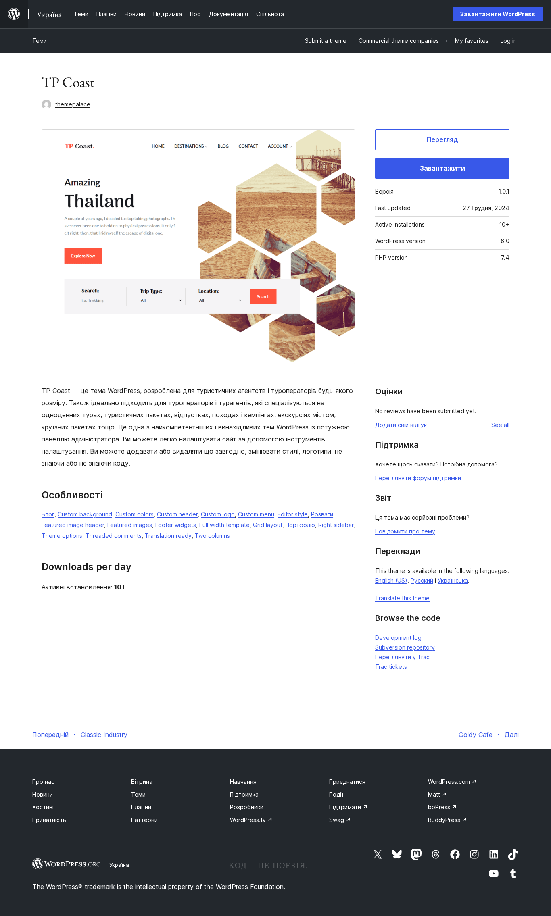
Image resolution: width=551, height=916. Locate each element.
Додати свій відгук (401, 424)
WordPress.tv (251, 819)
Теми (39, 40)
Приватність (49, 819)
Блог (48, 514)
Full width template (224, 524)
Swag (340, 819)
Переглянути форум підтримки (418, 478)
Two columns (212, 535)
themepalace (72, 104)
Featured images (129, 524)
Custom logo (218, 514)
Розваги (322, 514)
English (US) (391, 580)
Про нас (43, 781)
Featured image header (73, 524)
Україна (119, 865)
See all (500, 424)
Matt (437, 794)
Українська (453, 580)
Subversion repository (405, 647)
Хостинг (43, 807)
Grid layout (267, 524)
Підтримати (348, 807)
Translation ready (168, 535)
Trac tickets (391, 666)
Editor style (293, 514)
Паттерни (144, 819)
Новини (42, 794)
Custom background (85, 514)
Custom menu (256, 514)
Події (336, 794)
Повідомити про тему (405, 531)
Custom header (177, 514)
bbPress (442, 807)
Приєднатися (347, 781)
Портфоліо (300, 524)
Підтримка (244, 794)
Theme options (62, 535)
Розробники (246, 807)
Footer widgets (175, 524)
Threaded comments (114, 535)
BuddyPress (447, 819)
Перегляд (442, 139)
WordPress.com (452, 781)
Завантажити (442, 168)
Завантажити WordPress (497, 13)
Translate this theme (402, 598)
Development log (398, 637)
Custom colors (134, 514)
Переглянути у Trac (402, 657)
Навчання (243, 781)
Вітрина (141, 781)
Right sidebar (335, 524)
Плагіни (141, 807)
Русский (422, 580)
